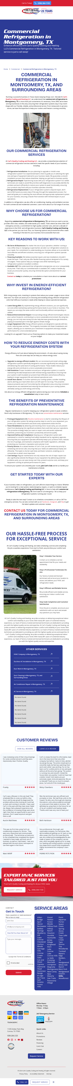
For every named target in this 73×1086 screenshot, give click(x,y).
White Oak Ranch (63, 966)
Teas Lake (63, 935)
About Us (39, 1033)
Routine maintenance (35, 419)
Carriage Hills (41, 950)
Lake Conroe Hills (52, 954)
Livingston (51, 964)
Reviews (39, 1040)
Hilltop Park (52, 926)
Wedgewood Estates (63, 973)
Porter (61, 922)
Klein (49, 947)
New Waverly (50, 975)
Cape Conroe (40, 938)
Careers (39, 1049)
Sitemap (48, 1074)
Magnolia (51, 967)
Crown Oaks (40, 956)
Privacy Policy (23, 1074)
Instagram (53, 502)
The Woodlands (63, 948)
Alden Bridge (40, 918)
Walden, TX (62, 959)
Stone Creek (61, 932)
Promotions (40, 1036)
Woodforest (63, 978)
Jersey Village (50, 941)
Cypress (40, 964)
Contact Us (14, 511)
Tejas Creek (61, 939)
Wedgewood (63, 962)
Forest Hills (40, 985)
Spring (61, 929)
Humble (50, 935)
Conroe (40, 953)
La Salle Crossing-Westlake (51, 960)
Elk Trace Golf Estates (41, 980)
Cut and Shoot (40, 961)
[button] (53, 1082)
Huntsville (51, 938)
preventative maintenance (53, 413)
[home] (31, 11)
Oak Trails (51, 978)
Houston (50, 933)
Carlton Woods (40, 945)
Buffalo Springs (40, 930)
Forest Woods (50, 923)
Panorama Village (51, 982)
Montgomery (52, 969)
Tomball (62, 951)
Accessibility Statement (37, 1074)
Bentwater (41, 926)
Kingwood (51, 944)
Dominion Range (41, 972)
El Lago (40, 976)
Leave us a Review (48, 749)
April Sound (39, 923)
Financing (39, 1043)
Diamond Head (41, 968)
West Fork (63, 969)
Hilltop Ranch (50, 930)
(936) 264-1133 (12, 1035)
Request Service (14, 890)
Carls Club (40, 1046)
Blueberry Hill (41, 934)
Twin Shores (61, 943)
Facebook (45, 502)
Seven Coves (61, 925)
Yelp (62, 502)
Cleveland (41, 942)
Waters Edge (62, 954)
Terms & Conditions (24, 957)
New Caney (52, 972)
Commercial (15, 69)
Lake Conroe (50, 950)
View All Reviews (25, 749)
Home (6, 69)
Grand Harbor (50, 918)
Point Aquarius (62, 918)
